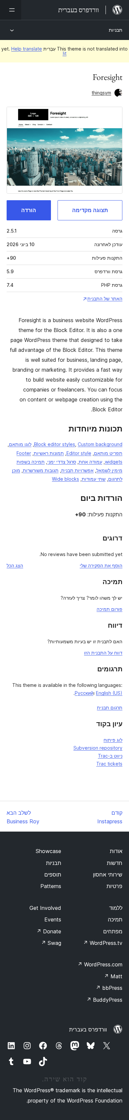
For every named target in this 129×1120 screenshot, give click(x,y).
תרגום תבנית (109, 707)
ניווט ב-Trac (110, 756)
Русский (84, 693)
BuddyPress (104, 999)
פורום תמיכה (109, 609)
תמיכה (115, 919)
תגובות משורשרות (41, 470)
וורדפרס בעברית (88, 1029)
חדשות (114, 863)
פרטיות (114, 886)
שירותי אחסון (107, 874)
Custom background (100, 444)
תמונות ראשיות (49, 453)
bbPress (109, 988)
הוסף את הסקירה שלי (101, 565)
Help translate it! (38, 51)
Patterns (50, 886)
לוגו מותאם (20, 444)
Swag (51, 943)
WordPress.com (99, 964)
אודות (116, 851)
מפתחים (112, 931)
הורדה (28, 210)
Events (52, 919)
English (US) (109, 693)
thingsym (101, 92)
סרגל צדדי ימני (61, 462)
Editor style (78, 453)
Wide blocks (65, 479)
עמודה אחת (90, 462)
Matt (113, 976)
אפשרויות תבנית (77, 470)
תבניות (115, 30)
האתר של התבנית (104, 298)
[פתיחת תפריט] (10, 10)
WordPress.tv (102, 943)
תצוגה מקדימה (90, 210)
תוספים (52, 874)
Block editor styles (54, 444)
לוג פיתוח (113, 740)
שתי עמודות (94, 479)
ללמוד (115, 908)
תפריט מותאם (108, 453)
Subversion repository (97, 748)
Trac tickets (109, 763)
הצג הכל (15, 565)
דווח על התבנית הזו (103, 652)
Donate (48, 931)
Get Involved (45, 908)
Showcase (48, 851)
